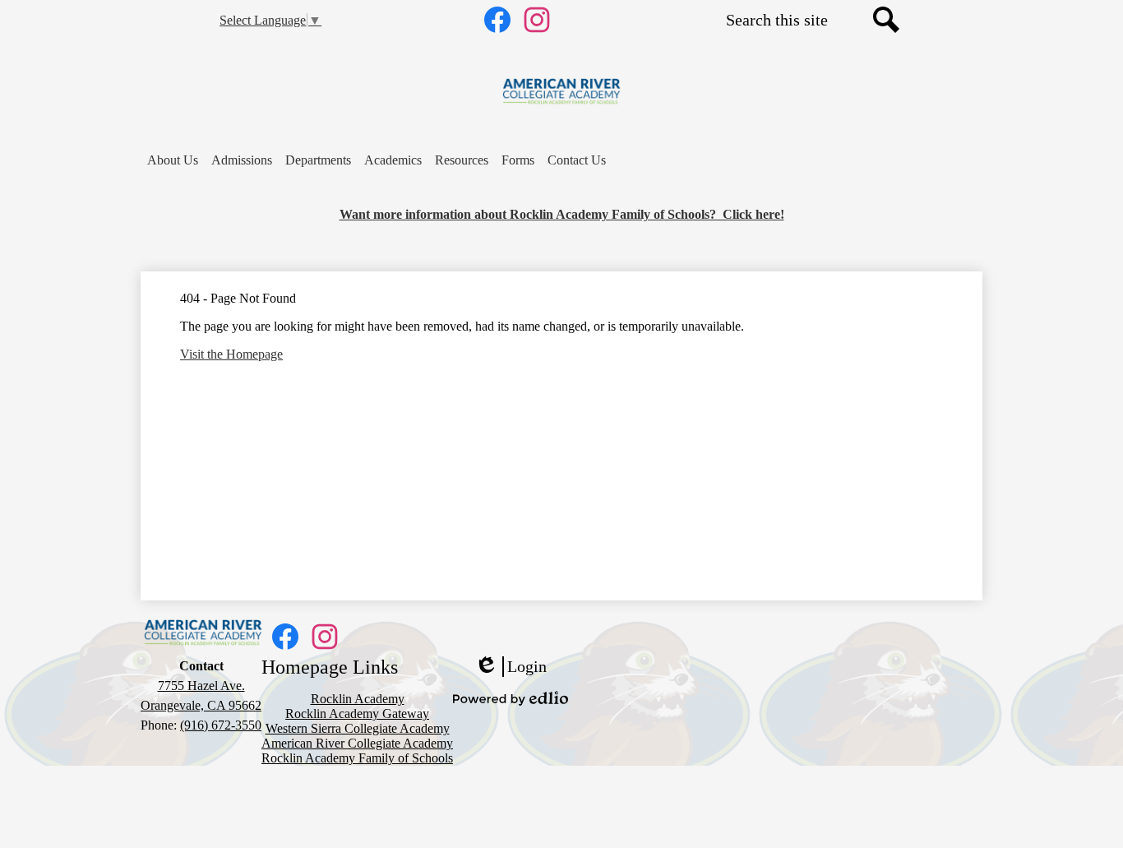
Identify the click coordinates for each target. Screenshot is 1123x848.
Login (510, 667)
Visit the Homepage (231, 354)
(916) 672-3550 (220, 725)
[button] (173, 160)
